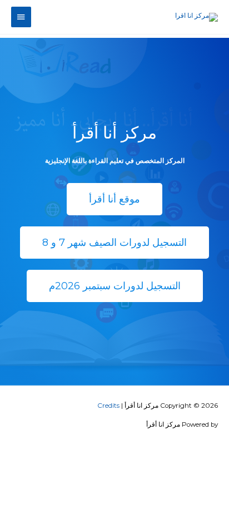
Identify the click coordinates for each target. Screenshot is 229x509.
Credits (108, 405)
